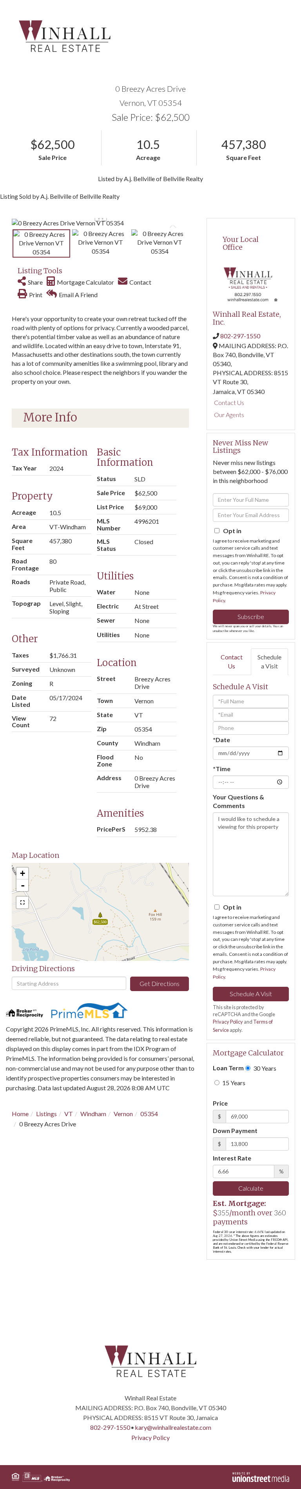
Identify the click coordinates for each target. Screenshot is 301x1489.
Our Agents (229, 414)
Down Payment (235, 1130)
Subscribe (251, 616)
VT (68, 1113)
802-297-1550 (240, 336)
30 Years (264, 1068)
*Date (221, 739)
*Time (221, 768)
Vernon (123, 1113)
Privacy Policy (228, 1022)
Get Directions (160, 983)
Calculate (250, 1188)
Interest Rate (232, 1158)
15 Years (233, 1082)
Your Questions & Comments (238, 801)
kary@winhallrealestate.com (173, 1427)
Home (20, 1113)
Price (220, 1103)
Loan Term (228, 1067)
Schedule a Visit (269, 661)
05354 (149, 1113)
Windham (93, 1113)
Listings (46, 1113)
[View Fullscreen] (22, 902)
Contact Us (229, 402)
